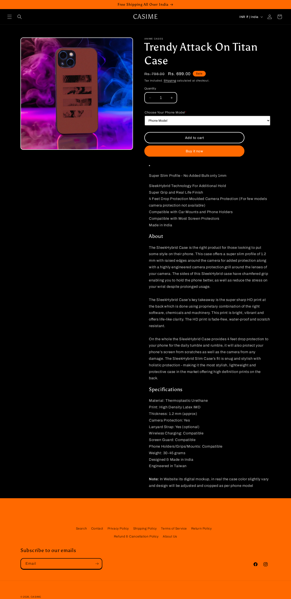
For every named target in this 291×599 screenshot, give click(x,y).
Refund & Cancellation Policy (136, 536)
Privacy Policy (118, 528)
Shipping (170, 80)
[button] (10, 17)
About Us (170, 536)
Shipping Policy (145, 528)
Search (81, 528)
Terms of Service (174, 528)
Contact (97, 528)
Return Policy (201, 528)
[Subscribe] (97, 563)
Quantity (150, 88)
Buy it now (194, 151)
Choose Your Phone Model (165, 112)
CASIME (36, 596)
